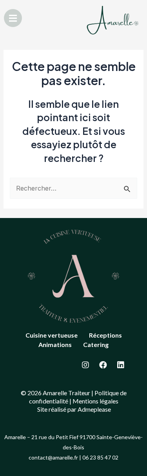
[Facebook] (103, 365)
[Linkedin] (121, 365)
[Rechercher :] (73, 188)
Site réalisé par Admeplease (74, 409)
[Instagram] (85, 365)
